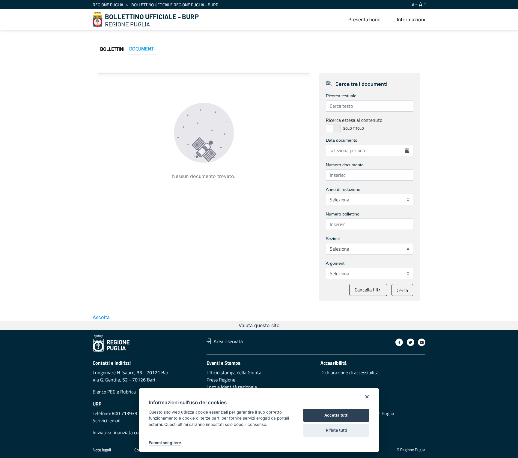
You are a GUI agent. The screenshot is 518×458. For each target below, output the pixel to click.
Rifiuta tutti (336, 430)
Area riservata (228, 341)
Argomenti (335, 263)
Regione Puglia (108, 5)
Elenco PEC (104, 391)
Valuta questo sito (259, 325)
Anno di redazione (343, 189)
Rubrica (128, 391)
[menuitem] (364, 19)
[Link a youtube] (421, 342)
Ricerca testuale (341, 96)
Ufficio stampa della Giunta (234, 372)
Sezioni (333, 239)
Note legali (102, 450)
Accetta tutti (336, 415)
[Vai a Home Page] (98, 19)
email (115, 420)
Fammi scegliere (165, 442)
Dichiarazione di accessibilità (349, 372)
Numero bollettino (342, 214)
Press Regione (221, 379)
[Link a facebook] (399, 342)
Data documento (341, 140)
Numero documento (345, 165)
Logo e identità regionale (232, 386)
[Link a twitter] (410, 342)
